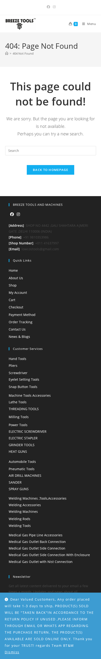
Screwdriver (18, 373)
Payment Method (22, 314)
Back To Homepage (50, 170)
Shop (13, 285)
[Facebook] (12, 214)
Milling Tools (19, 417)
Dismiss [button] (12, 652)
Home (13, 270)
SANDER (15, 482)
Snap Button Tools (23, 386)
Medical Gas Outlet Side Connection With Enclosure (49, 555)
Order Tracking (20, 322)
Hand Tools (17, 358)
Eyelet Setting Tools (24, 379)
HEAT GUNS (18, 451)
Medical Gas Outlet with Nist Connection (41, 561)
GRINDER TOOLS (22, 445)
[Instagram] (18, 214)
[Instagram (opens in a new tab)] (53, 7)
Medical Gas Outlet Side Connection (37, 548)
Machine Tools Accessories (30, 395)
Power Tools (18, 425)
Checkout (16, 307)
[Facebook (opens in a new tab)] (48, 7)
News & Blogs (19, 336)
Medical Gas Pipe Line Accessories (35, 535)
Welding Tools (20, 525)
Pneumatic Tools (22, 469)
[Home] (6, 53)
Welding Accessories (25, 505)
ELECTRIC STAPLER (23, 438)
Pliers (13, 365)
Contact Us (17, 329)
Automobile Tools (22, 461)
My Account (18, 292)
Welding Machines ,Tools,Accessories (37, 498)
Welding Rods (19, 519)
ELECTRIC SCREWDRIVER (28, 431)
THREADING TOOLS (24, 409)
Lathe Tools (18, 402)
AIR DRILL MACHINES (25, 475)
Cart (12, 300)
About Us (16, 278)
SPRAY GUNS (19, 489)
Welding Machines (23, 511)
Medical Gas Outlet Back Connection (37, 541)
